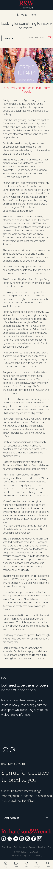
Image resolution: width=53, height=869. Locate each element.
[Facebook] (3, 838)
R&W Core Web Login (19, 855)
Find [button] (49, 847)
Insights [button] (41, 847)
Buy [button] (3, 847)
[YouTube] (21, 838)
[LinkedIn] (15, 838)
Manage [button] (23, 847)
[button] (5, 864)
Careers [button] (32, 847)
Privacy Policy (36, 855)
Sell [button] (15, 847)
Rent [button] (9, 847)
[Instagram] (27, 838)
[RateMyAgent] (33, 838)
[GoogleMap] (39, 838)
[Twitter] (9, 838)
